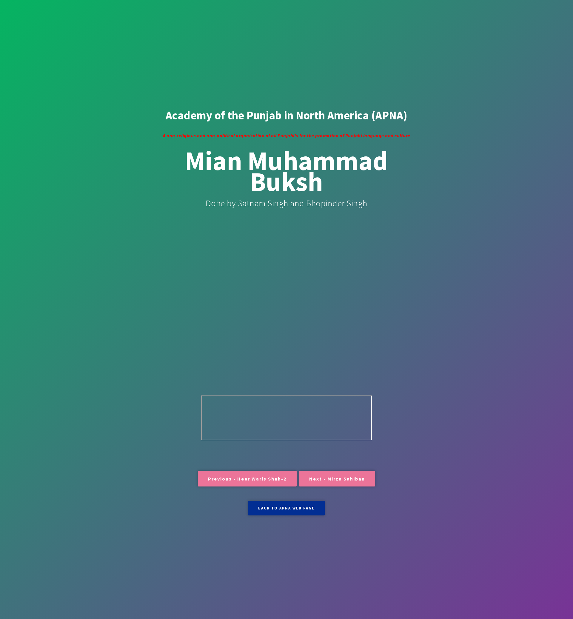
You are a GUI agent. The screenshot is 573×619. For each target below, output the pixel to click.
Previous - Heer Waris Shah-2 (247, 479)
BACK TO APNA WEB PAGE (286, 508)
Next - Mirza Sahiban (337, 479)
